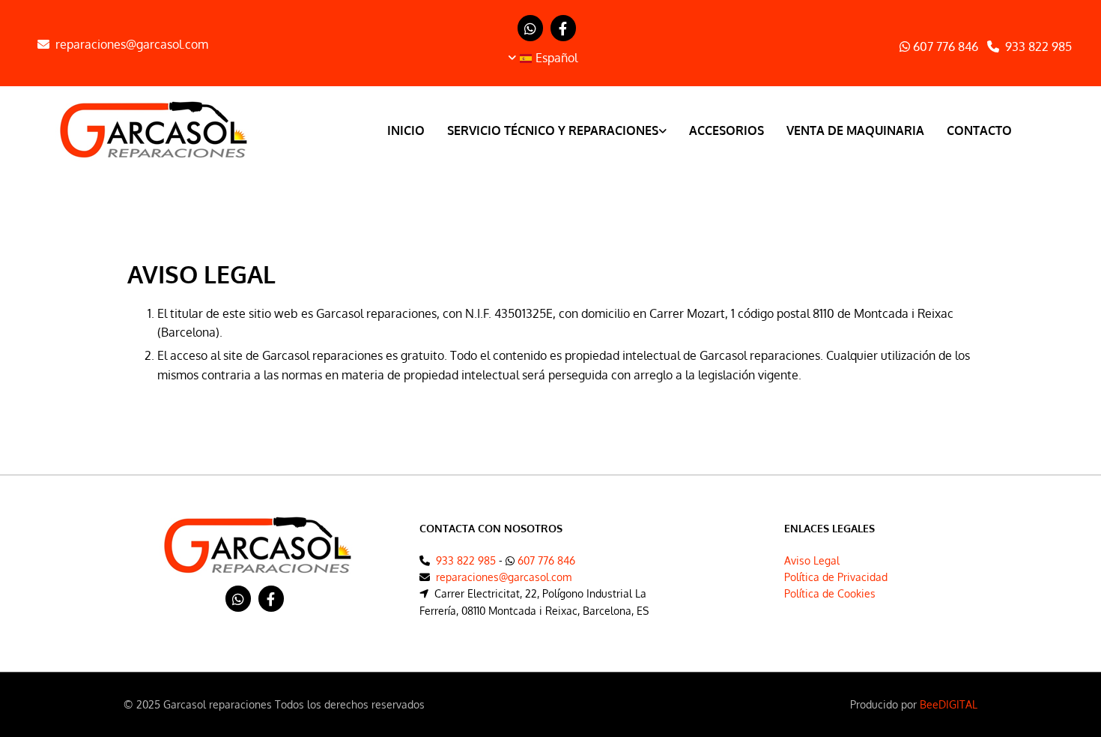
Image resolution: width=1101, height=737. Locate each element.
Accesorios (726, 130)
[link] (546, 132)
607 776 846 (944, 46)
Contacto (979, 130)
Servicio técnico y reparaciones (552, 130)
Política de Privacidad (836, 577)
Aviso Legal (812, 560)
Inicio (406, 130)
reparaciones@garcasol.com (131, 44)
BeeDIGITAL (948, 704)
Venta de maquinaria (855, 130)
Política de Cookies (830, 593)
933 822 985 (1038, 46)
